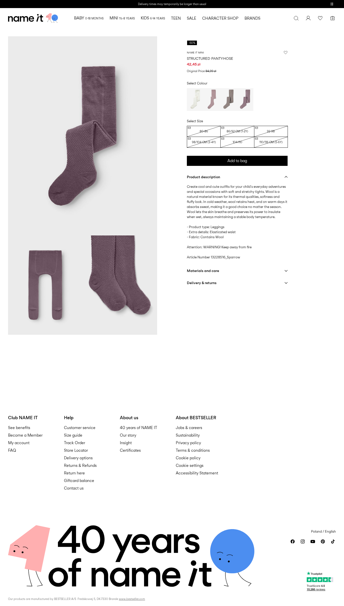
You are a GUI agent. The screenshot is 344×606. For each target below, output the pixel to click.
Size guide (73, 435)
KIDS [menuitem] (153, 18)
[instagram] (303, 541)
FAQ (12, 450)
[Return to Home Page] (33, 18)
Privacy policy (188, 442)
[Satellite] (228, 99)
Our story (128, 435)
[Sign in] (308, 18)
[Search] (296, 18)
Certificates (130, 450)
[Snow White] (195, 99)
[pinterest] (323, 541)
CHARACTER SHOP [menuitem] (220, 18)
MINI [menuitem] (122, 18)
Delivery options (78, 458)
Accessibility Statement (197, 473)
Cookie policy (188, 458)
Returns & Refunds (80, 465)
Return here (74, 473)
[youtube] (313, 541)
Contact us (74, 488)
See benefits (19, 427)
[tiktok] (333, 541)
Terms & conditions (193, 450)
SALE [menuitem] (191, 18)
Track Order (74, 442)
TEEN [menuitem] (176, 18)
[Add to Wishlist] (286, 52)
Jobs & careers (189, 427)
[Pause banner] (332, 4)
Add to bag (237, 160)
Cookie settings (189, 465)
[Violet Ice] (211, 99)
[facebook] (293, 541)
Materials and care (203, 270)
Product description (203, 177)
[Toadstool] (245, 99)
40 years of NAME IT (138, 427)
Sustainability (188, 435)
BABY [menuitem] (89, 18)
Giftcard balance (79, 480)
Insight (126, 442)
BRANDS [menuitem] (252, 18)
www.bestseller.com (132, 599)
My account (18, 442)
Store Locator (76, 450)
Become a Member (25, 435)
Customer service (79, 427)
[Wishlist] (320, 18)
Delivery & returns (202, 283)
